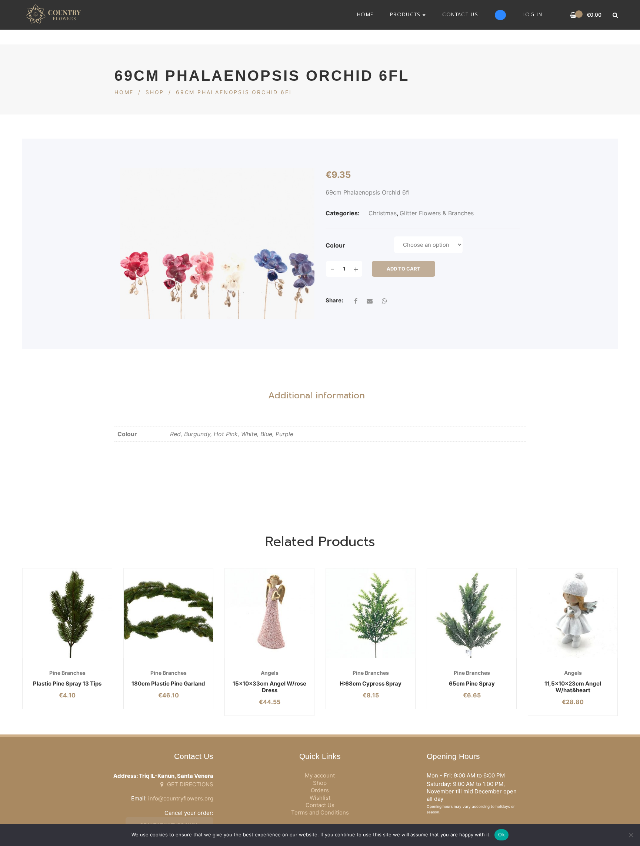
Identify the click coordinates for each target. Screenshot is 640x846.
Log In (532, 14)
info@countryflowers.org (180, 798)
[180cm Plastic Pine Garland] (168, 613)
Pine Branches (67, 673)
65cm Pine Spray (472, 683)
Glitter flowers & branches (437, 213)
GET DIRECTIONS (189, 784)
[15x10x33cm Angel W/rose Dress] (269, 613)
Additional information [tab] (316, 395)
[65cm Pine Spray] (471, 613)
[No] (630, 835)
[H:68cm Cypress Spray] (370, 613)
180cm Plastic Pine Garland (168, 683)
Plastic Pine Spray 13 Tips (67, 683)
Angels (270, 673)
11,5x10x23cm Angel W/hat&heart (572, 687)
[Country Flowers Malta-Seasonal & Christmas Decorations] (55, 15)
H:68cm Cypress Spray (370, 683)
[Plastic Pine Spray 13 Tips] (67, 613)
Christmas (383, 213)
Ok (501, 834)
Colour (335, 245)
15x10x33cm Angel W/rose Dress (269, 687)
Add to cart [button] (52, 658)
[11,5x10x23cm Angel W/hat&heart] (572, 613)
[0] (573, 15)
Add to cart (403, 269)
